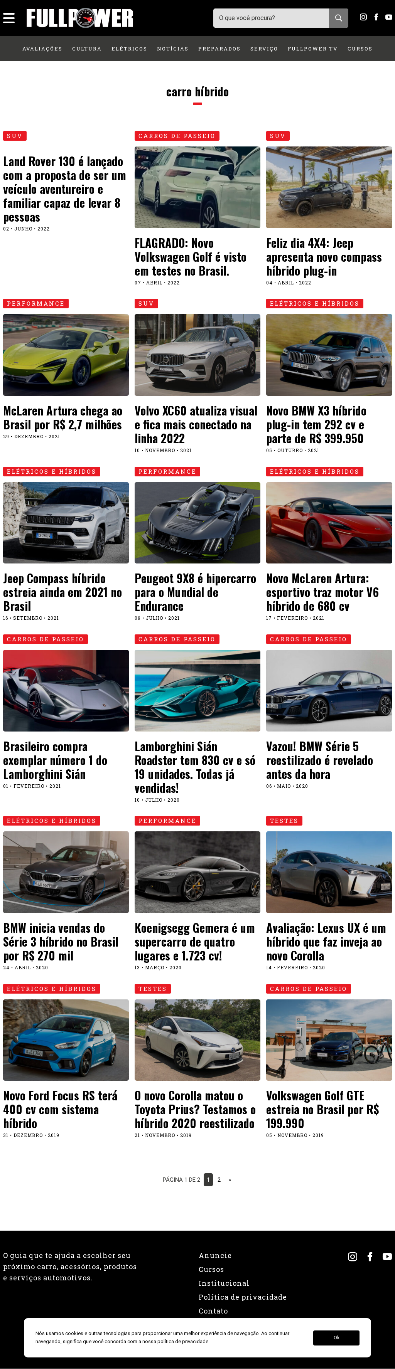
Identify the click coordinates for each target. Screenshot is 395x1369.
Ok (336, 1337)
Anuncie (215, 1255)
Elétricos (129, 48)
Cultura (87, 48)
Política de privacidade (243, 1297)
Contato (213, 1310)
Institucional (224, 1283)
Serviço (264, 48)
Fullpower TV (313, 48)
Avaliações (42, 48)
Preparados (219, 48)
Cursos (360, 48)
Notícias (173, 48)
